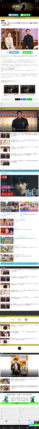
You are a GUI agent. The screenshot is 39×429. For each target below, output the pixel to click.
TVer (12, 52)
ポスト (18, 99)
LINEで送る (29, 99)
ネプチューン (5, 105)
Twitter (19, 348)
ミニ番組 (2, 416)
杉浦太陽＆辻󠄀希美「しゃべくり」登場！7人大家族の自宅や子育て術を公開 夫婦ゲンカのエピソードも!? (24, 291)
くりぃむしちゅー (16, 105)
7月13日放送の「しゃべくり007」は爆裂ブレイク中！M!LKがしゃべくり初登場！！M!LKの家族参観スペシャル (24, 277)
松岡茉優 (21, 105)
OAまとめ (2, 20)
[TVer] (13, 15)
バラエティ (8, 103)
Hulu (26, 52)
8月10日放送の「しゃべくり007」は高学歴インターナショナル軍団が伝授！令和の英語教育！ (24, 298)
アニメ (21, 414)
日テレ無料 (26, 319)
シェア (24, 99)
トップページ (6, 422)
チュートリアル (10, 105)
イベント (21, 416)
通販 (1, 418)
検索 (19, 422)
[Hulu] (25, 15)
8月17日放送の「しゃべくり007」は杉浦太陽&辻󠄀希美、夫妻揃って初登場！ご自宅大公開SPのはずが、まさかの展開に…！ (24, 305)
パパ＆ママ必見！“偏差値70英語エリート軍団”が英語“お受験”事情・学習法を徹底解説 (24, 270)
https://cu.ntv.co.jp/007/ (5, 82)
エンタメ (4, 103)
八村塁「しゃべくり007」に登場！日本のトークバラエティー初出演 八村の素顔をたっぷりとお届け (24, 284)
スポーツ (2, 414)
